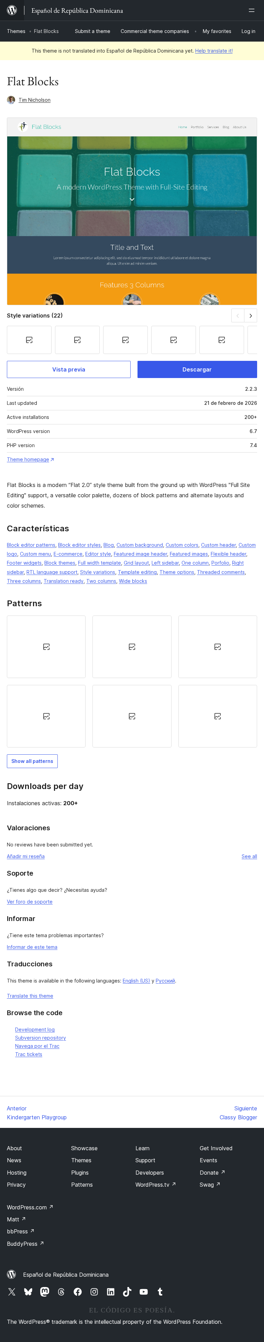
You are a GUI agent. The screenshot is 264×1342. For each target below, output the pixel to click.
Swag (210, 1184)
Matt (16, 1219)
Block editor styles (79, 545)
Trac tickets (28, 1054)
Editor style (98, 554)
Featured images (189, 554)
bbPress (21, 1231)
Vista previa (68, 369)
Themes (16, 31)
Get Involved (216, 1148)
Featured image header (140, 554)
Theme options (177, 572)
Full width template (99, 563)
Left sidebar (165, 563)
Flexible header (228, 554)
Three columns (24, 581)
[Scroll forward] (250, 315)
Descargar (197, 369)
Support (145, 1160)
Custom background (140, 545)
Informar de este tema (32, 947)
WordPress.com (30, 1207)
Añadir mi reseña (26, 856)
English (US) (136, 981)
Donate (213, 1172)
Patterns (82, 1184)
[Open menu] (253, 10)
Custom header (218, 545)
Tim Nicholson (35, 100)
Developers (149, 1172)
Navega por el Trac (37, 1046)
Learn (142, 1148)
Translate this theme (30, 996)
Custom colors (182, 545)
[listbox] (132, 681)
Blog (108, 545)
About (14, 1148)
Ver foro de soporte (30, 902)
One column (195, 563)
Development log (35, 1029)
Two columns (101, 581)
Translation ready (64, 581)
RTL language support (51, 572)
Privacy (16, 1184)
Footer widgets (24, 563)
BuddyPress (25, 1243)
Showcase (84, 1148)
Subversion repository (40, 1038)
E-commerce (68, 554)
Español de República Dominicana (66, 1274)
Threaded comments (221, 572)
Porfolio (220, 563)
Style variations (97, 572)
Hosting (16, 1172)
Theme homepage (28, 459)
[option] (46, 646)
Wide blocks (133, 581)
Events (208, 1160)
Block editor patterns (31, 545)
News (14, 1160)
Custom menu (35, 554)
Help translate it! (214, 51)
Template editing (137, 572)
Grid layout (136, 563)
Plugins (80, 1172)
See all (249, 856)
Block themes (59, 563)
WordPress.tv (155, 1184)
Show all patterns (32, 761)
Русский (165, 981)
